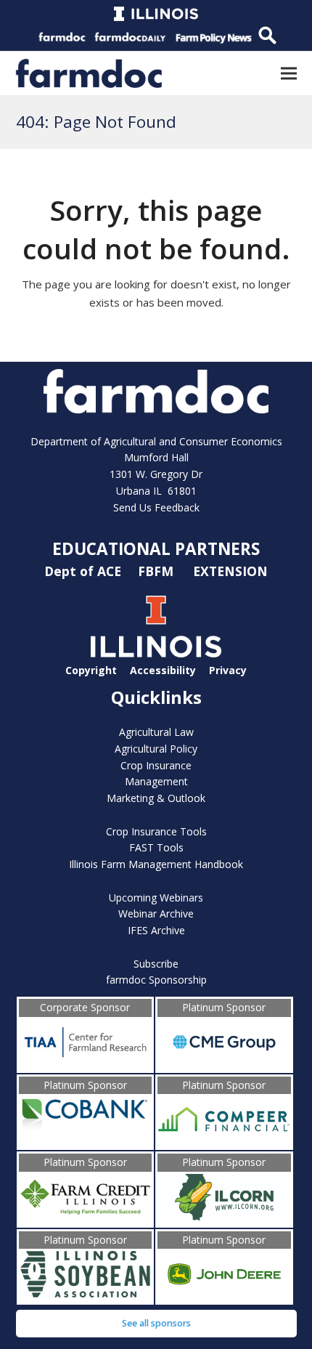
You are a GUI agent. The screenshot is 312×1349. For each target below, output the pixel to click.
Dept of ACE (84, 570)
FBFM (157, 570)
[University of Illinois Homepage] (156, 653)
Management (156, 781)
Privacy (228, 670)
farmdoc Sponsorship (156, 980)
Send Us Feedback (156, 507)
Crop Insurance (156, 765)
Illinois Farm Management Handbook (156, 864)
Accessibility (163, 670)
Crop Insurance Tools (156, 831)
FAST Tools (156, 847)
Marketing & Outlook (156, 798)
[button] (289, 73)
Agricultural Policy (156, 748)
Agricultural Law (156, 732)
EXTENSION (230, 570)
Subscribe (156, 964)
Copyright (91, 670)
